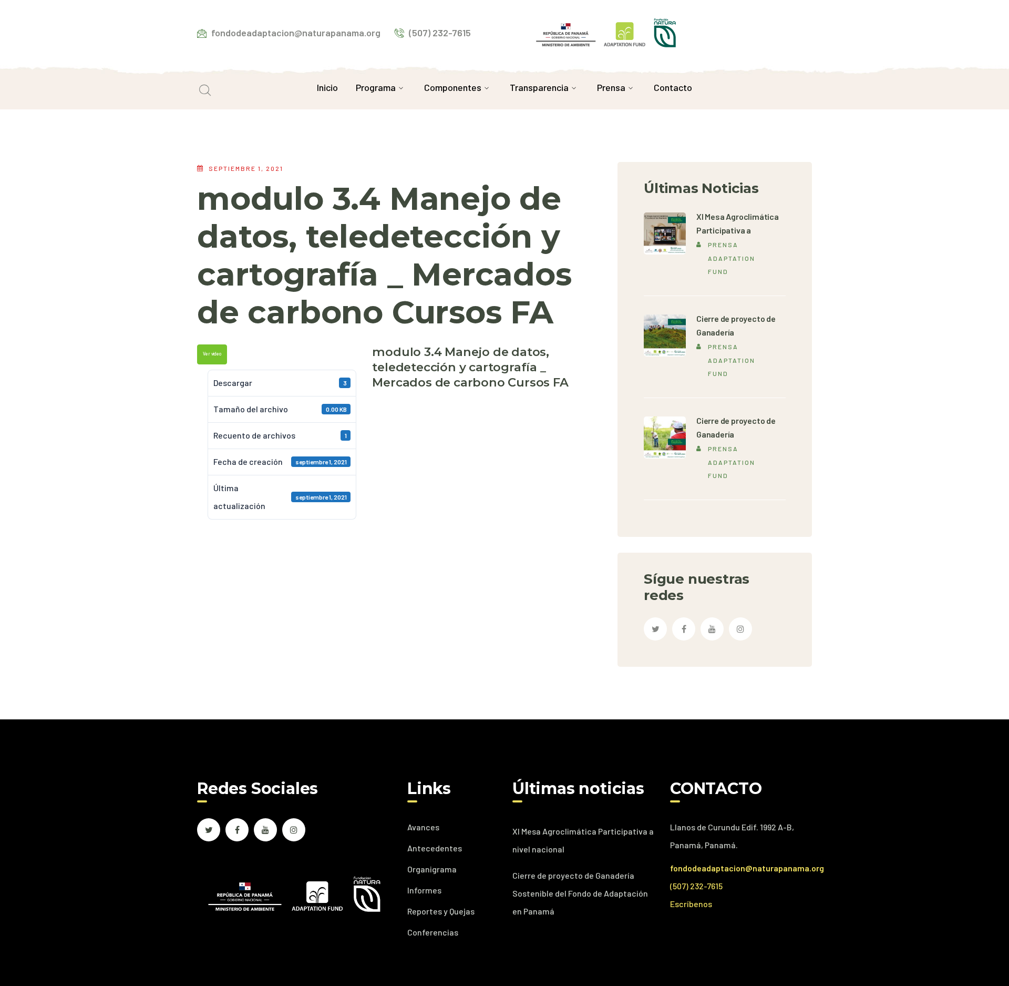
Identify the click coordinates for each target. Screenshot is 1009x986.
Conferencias (432, 932)
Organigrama (432, 869)
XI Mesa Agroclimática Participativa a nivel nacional (583, 840)
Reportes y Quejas (441, 911)
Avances (423, 827)
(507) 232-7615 (696, 886)
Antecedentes (434, 848)
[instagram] (740, 629)
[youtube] (712, 629)
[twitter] (655, 629)
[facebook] (683, 629)
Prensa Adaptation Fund (731, 258)
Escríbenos (691, 904)
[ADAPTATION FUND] (606, 31)
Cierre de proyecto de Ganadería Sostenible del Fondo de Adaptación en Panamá (580, 893)
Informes (424, 890)
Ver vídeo (212, 354)
